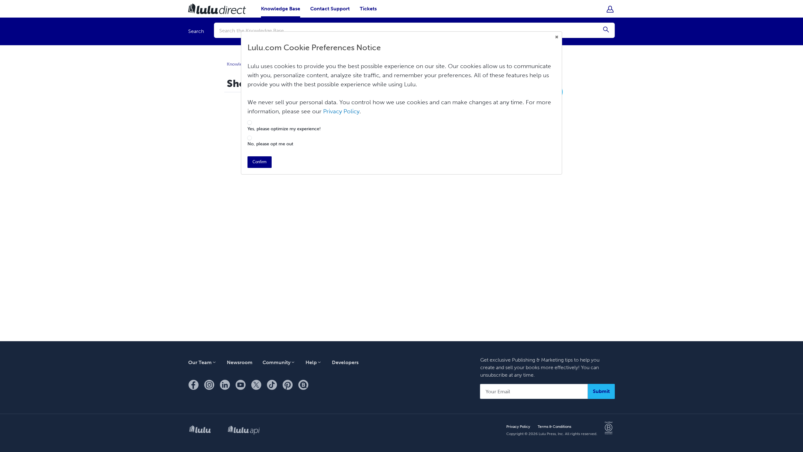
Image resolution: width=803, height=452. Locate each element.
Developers (345, 362)
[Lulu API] (244, 430)
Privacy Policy (518, 426)
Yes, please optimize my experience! (284, 129)
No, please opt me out (270, 144)
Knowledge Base (280, 9)
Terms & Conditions (554, 426)
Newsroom (240, 362)
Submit (601, 391)
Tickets (368, 9)
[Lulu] (200, 430)
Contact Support (330, 9)
